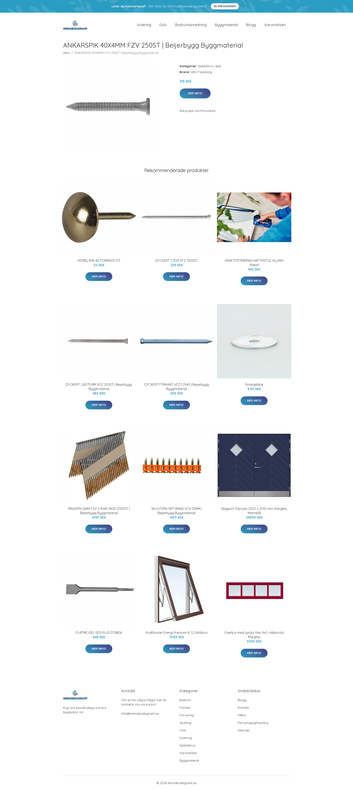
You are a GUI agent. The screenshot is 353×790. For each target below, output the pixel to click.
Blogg (251, 24)
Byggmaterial (226, 24)
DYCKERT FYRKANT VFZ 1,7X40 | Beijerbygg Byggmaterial (176, 386)
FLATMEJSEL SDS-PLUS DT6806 (99, 633)
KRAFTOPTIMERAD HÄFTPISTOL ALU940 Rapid (254, 263)
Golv (163, 24)
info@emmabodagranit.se (140, 713)
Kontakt (243, 708)
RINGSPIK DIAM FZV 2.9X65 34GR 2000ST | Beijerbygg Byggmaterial (99, 511)
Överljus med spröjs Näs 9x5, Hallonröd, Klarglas (254, 635)
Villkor (242, 715)
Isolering (144, 24)
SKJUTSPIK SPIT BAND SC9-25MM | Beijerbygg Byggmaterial (176, 511)
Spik (218, 66)
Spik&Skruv (206, 66)
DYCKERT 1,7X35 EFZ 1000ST (176, 261)
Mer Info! (195, 93)
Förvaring (187, 715)
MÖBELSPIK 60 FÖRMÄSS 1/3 (99, 261)
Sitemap (243, 730)
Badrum (185, 700)
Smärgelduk (254, 384)
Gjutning (185, 723)
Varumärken (275, 24)
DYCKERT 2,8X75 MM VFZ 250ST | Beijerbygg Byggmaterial (99, 386)
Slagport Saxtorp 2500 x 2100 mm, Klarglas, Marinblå (254, 511)
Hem (66, 53)
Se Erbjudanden (225, 6)
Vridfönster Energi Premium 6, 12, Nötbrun (176, 633)
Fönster (185, 708)
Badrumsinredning (191, 24)
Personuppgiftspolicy (253, 723)
